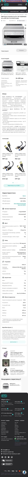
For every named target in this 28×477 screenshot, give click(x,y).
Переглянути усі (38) (13, 185)
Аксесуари (22, 11)
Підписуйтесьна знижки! (9, 464)
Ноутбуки (3, 425)
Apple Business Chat (21, 438)
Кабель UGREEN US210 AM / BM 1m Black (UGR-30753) (7, 175)
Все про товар (4, 11)
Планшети (3, 426)
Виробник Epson (6, 327)
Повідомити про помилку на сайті (11, 453)
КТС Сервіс (4, 436)
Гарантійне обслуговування (7, 438)
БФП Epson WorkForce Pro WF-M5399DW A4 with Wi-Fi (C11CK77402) (7, 74)
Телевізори (3, 428)
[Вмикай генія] (14, 1)
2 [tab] (15, 182)
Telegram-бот (9, 460)
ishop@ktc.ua (6, 449)
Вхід (21, 4)
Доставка (17, 426)
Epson (24, 195)
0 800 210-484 (20, 436)
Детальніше (13, 341)
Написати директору (8, 451)
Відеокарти (3, 429)
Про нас (16, 422)
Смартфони (3, 422)
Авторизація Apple (5, 440)
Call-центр (17, 440)
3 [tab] (16, 182)
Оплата (16, 428)
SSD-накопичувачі (5, 431)
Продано (21, 50)
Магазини (17, 431)
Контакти (16, 429)
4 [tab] (17, 182)
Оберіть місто (5, 399)
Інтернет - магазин (19, 420)
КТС (1, 14)
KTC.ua (6, 4)
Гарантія (16, 425)
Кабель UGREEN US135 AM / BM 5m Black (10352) (7, 155)
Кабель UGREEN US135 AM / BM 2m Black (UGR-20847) (20, 175)
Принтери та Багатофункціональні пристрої (13, 14)
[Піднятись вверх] (24, 468)
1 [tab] (13, 182)
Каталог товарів (5, 420)
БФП (26, 14)
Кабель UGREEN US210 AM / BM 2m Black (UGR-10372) (20, 155)
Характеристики (14, 11)
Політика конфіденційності (20, 432)
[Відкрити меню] (2, 4)
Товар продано (21, 20)
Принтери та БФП (4, 432)
